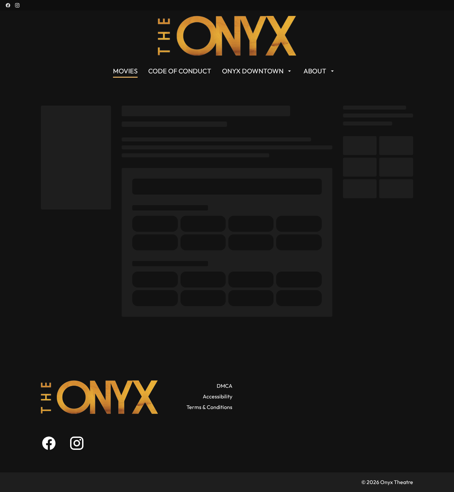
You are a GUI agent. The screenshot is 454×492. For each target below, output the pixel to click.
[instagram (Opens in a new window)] (17, 5)
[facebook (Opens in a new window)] (8, 5)
